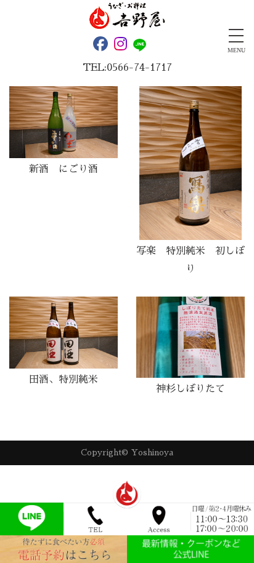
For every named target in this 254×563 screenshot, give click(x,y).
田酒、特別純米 (63, 380)
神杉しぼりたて (190, 389)
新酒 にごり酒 (63, 169)
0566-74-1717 (139, 68)
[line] (142, 45)
